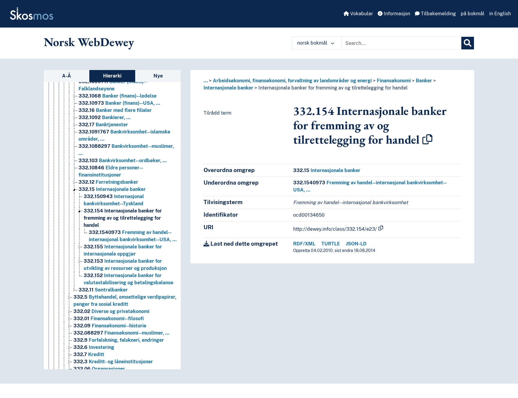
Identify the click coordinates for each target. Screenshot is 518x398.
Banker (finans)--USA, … (119, 103)
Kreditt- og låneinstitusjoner (113, 361)
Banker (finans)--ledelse (117, 96)
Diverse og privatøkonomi (111, 311)
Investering (93, 347)
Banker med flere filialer (115, 110)
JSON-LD (356, 244)
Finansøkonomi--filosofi (108, 318)
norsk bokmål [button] (313, 43)
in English (500, 13)
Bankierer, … (104, 117)
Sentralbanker (103, 290)
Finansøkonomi (394, 80)
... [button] (206, 80)
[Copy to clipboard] (427, 139)
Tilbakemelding (438, 13)
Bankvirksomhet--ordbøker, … (123, 160)
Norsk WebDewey (89, 42)
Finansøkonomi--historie (109, 326)
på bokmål (472, 13)
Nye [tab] (158, 76)
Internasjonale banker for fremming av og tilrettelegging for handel (123, 218)
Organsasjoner (99, 369)
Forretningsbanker (108, 182)
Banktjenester (103, 124)
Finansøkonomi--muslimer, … (121, 333)
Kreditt (88, 354)
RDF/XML (304, 244)
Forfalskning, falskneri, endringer (118, 340)
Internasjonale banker (112, 189)
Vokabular (361, 13)
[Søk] (467, 43)
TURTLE (330, 244)
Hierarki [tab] (112, 76)
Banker (424, 80)
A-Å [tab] (66, 76)
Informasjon (396, 13)
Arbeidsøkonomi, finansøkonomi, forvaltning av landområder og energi (292, 80)
